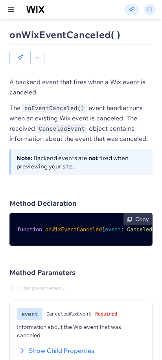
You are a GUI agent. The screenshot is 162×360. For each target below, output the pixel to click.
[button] (20, 57)
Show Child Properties (61, 350)
